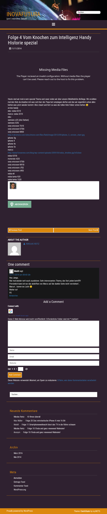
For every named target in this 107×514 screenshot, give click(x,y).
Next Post (92, 230)
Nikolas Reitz (32, 244)
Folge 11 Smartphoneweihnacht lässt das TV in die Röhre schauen (48, 424)
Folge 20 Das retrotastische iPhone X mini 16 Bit (45, 420)
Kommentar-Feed (21, 486)
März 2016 (18, 453)
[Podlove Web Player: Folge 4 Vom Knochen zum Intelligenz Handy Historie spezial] (53, 75)
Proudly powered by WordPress (20, 511)
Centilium (85, 511)
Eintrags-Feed (19, 482)
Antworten (13, 295)
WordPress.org (20, 489)
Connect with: (13, 306)
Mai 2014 (17, 457)
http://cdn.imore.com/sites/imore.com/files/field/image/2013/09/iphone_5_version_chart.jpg (46, 135)
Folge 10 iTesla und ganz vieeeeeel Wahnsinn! (46, 428)
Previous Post (16, 230)
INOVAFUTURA (23, 14)
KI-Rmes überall (33, 417)
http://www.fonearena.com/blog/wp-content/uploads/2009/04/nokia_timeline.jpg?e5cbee (44, 153)
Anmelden (18, 478)
